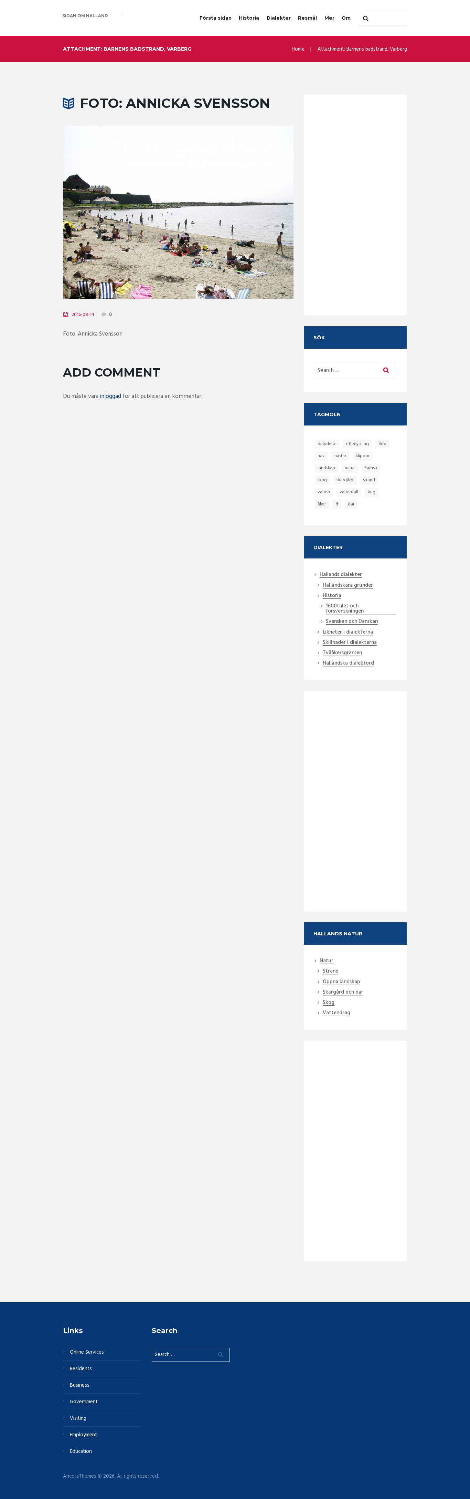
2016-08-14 (83, 315)
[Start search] (365, 18)
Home (298, 49)
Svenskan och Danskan (352, 622)
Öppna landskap (341, 982)
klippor (363, 456)
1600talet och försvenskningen (345, 609)
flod (382, 444)
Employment (83, 1435)
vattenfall (349, 492)
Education (81, 1451)
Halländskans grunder (348, 585)
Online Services (87, 1352)
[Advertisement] (355, 198)
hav (321, 456)
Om (346, 18)
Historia (249, 18)
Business (79, 1385)
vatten (324, 492)
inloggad (110, 396)
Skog (328, 1003)
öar (351, 504)
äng (371, 492)
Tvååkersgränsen (342, 653)
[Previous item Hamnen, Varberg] (120, 212)
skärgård (345, 480)
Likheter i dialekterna (348, 632)
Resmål (307, 18)
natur (350, 468)
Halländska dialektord (348, 663)
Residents (81, 1369)
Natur (326, 961)
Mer (329, 18)
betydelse (327, 444)
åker (322, 504)
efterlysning (357, 444)
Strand (331, 971)
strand (369, 480)
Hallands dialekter (341, 575)
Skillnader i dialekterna (350, 643)
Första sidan (216, 18)
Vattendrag (336, 1013)
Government (84, 1402)
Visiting (78, 1418)
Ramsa (370, 468)
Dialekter (279, 18)
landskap (326, 468)
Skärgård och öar (343, 992)
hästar (340, 456)
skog (322, 480)
